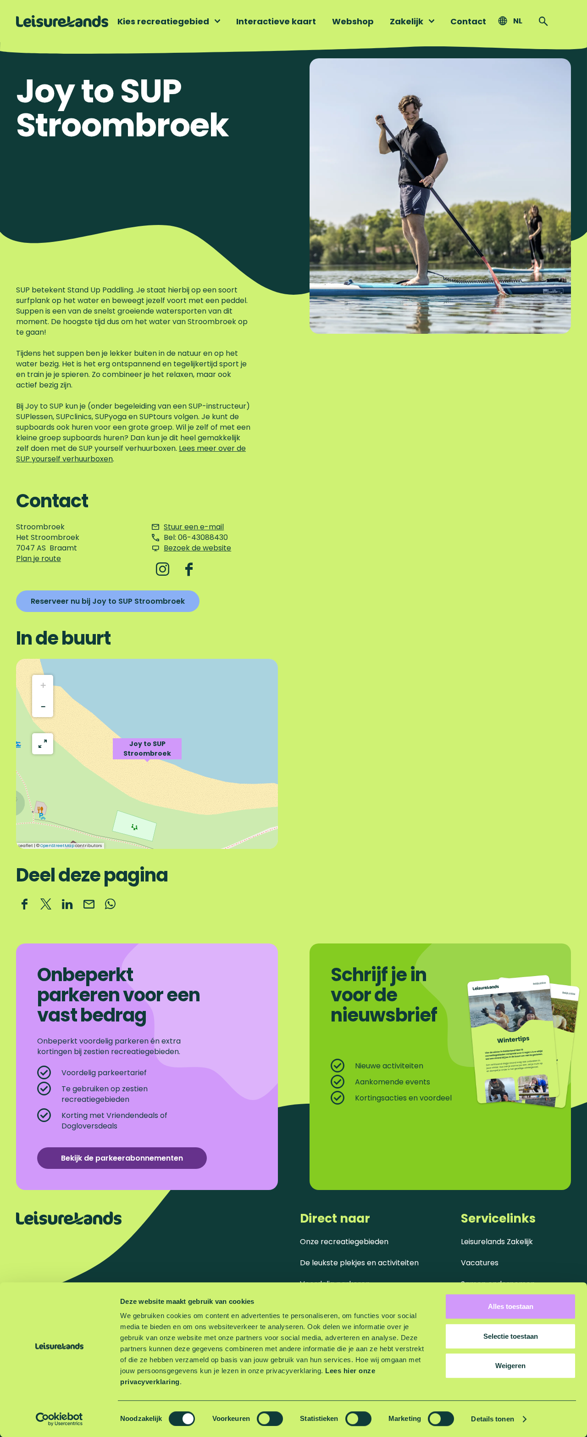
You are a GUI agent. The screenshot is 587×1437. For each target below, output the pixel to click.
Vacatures (479, 1262)
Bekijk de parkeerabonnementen (122, 1158)
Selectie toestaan (510, 1336)
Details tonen (492, 1419)
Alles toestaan (510, 1306)
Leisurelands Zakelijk (497, 1241)
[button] (147, 753)
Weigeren (510, 1366)
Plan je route (38, 558)
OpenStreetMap (57, 845)
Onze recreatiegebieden (344, 1241)
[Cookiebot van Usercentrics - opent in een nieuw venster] (59, 1419)
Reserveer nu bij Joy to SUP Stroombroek (108, 601)
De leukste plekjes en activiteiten (359, 1262)
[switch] (270, 1418)
